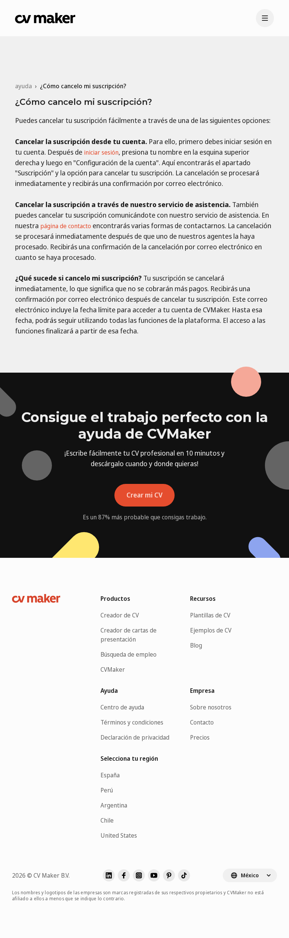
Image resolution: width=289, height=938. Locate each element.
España (110, 775)
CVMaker (112, 669)
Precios (200, 737)
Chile (107, 820)
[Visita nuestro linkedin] (109, 875)
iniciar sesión (101, 152)
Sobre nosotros (210, 707)
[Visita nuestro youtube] (154, 875)
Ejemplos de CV (210, 630)
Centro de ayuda (122, 707)
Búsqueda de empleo (128, 654)
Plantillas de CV (210, 615)
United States (118, 835)
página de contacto (65, 226)
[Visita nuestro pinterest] (169, 875)
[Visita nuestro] (184, 875)
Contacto (202, 722)
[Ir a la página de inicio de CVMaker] (45, 18)
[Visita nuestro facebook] (124, 875)
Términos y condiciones (131, 722)
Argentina (113, 805)
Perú (106, 790)
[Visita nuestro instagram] (139, 875)
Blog (196, 645)
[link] (83, 86)
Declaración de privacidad (134, 737)
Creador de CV (119, 615)
